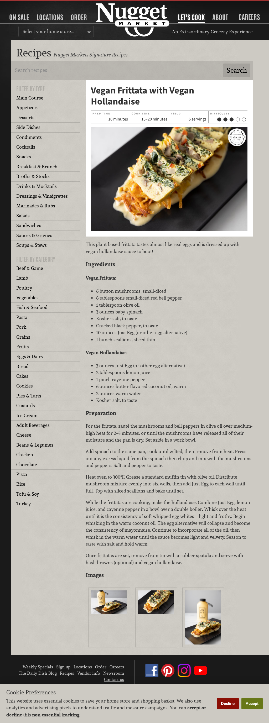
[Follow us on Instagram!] (184, 675)
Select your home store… (48, 31)
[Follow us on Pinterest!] (167, 675)
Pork (21, 327)
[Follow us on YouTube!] (200, 675)
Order (79, 17)
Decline (228, 703)
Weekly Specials (38, 666)
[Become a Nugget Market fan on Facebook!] (151, 675)
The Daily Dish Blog (38, 673)
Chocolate (26, 465)
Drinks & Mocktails (36, 186)
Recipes (67, 673)
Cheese (23, 435)
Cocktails (25, 147)
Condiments (29, 137)
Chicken (24, 455)
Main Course (29, 98)
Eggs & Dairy (30, 356)
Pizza (21, 474)
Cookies (24, 386)
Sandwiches (28, 225)
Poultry (24, 288)
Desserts (25, 117)
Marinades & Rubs (35, 206)
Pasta (21, 317)
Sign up (63, 666)
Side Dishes (28, 127)
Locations (50, 17)
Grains (23, 337)
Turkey (23, 504)
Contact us (114, 679)
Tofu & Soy (27, 494)
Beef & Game (29, 268)
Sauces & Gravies (34, 235)
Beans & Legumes (34, 445)
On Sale (19, 17)
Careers (249, 17)
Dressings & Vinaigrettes (42, 196)
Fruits (22, 347)
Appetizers (27, 107)
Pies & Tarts (28, 396)
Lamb (22, 278)
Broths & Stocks (33, 176)
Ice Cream (27, 415)
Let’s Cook (191, 17)
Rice (20, 484)
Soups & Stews (31, 245)
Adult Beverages (33, 425)
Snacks (23, 157)
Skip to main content (25, 4)
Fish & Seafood (32, 307)
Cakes (22, 376)
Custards (25, 405)
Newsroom (113, 673)
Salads (23, 216)
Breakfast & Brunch (37, 167)
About (220, 17)
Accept (252, 703)
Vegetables (27, 298)
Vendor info (88, 673)
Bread (22, 366)
